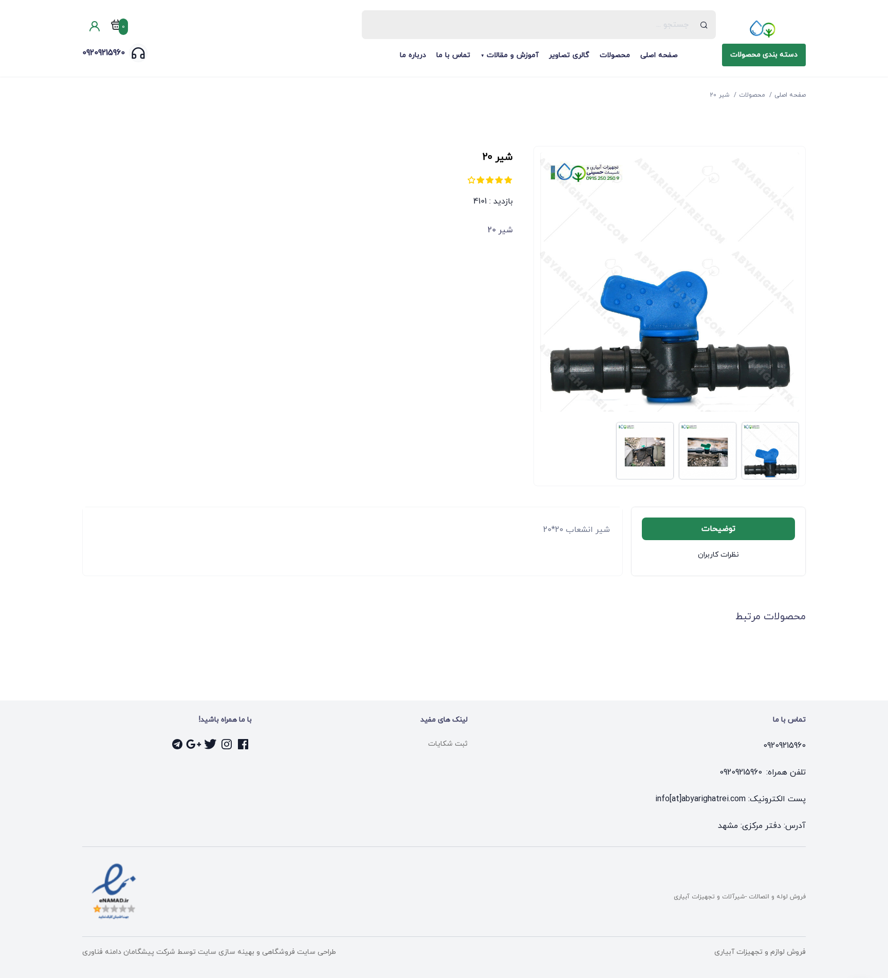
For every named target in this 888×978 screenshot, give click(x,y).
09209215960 (103, 53)
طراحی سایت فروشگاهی (298, 952)
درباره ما (413, 55)
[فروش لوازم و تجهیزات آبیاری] (764, 29)
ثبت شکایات (448, 744)
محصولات (615, 55)
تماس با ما (453, 55)
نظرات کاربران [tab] (718, 555)
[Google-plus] (194, 744)
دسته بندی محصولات (764, 55)
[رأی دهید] (508, 180)
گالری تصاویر (569, 55)
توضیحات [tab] (718, 528)
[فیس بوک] (243, 744)
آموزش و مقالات (513, 55)
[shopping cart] (116, 26)
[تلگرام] (178, 744)
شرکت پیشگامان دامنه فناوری (128, 952)
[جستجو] (704, 24)
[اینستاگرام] (227, 744)
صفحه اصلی (659, 55)
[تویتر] (210, 744)
